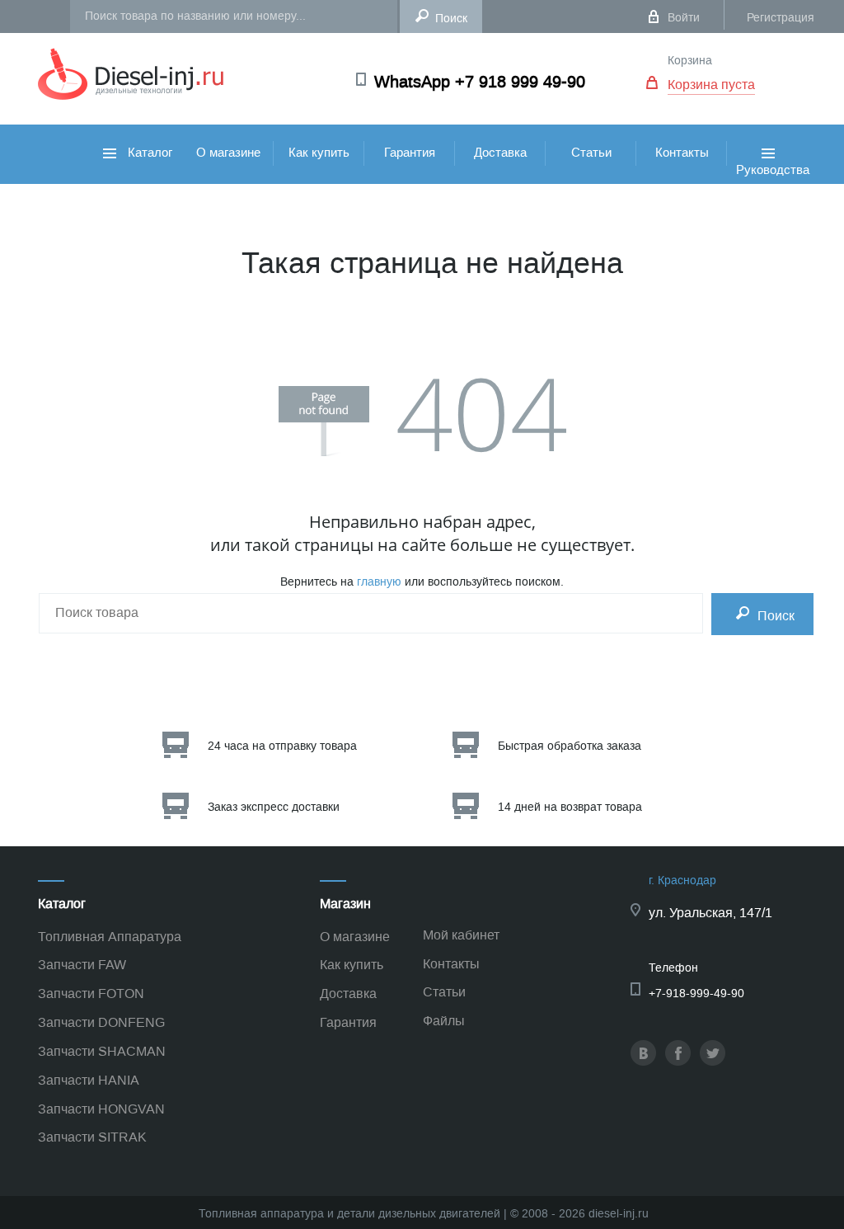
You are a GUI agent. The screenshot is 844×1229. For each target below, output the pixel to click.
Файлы (444, 1020)
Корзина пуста (711, 84)
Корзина (690, 60)
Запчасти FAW (82, 964)
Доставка (500, 152)
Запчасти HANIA (88, 1080)
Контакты (682, 152)
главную (379, 582)
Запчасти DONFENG (101, 1022)
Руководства (772, 187)
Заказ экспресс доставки (274, 807)
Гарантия (409, 152)
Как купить (318, 152)
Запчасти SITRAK (92, 1137)
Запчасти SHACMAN (102, 1051)
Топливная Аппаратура (109, 936)
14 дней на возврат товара (570, 807)
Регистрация (780, 18)
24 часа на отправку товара (282, 746)
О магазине (228, 152)
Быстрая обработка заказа (569, 746)
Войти (684, 18)
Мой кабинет (461, 935)
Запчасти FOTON (91, 993)
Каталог (148, 152)
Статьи (591, 152)
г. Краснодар (682, 880)
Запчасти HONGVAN (101, 1109)
